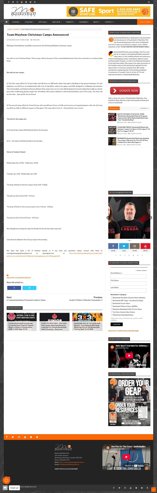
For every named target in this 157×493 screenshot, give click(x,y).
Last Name (114, 287)
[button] (108, 218)
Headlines (16, 29)
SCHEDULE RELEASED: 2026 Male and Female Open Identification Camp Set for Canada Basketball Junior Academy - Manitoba (54, 326)
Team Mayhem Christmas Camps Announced (38, 34)
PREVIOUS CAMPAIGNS (117, 331)
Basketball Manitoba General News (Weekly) (129, 298)
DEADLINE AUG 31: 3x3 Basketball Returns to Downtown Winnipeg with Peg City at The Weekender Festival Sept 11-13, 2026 (87, 326)
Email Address (116, 273)
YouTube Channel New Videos (124, 312)
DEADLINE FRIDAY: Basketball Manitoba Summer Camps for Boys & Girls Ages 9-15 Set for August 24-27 (133, 129)
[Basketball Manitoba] (24, 11)
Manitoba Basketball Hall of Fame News (127, 309)
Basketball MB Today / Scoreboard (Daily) (128, 300)
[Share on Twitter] (29, 288)
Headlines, (36, 40)
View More (144, 108)
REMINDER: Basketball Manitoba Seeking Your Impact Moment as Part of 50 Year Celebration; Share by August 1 (133, 140)
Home (10, 29)
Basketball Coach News (121, 303)
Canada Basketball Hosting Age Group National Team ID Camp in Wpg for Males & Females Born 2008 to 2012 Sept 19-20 (20, 326)
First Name (115, 280)
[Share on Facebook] (14, 288)
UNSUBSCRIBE (133, 331)
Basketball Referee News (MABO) (125, 306)
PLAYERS (15, 22)
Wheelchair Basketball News (123, 315)
